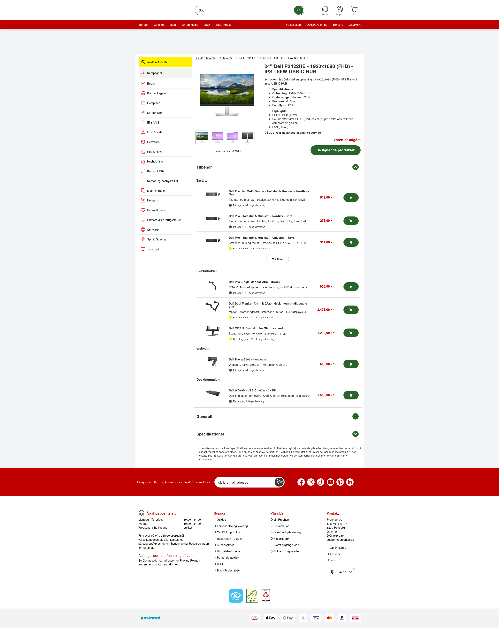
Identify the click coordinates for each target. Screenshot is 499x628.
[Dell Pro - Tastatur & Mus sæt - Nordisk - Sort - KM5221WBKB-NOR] (212, 219)
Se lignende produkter (336, 150)
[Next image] (254, 96)
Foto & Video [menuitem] (155, 132)
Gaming (159, 24)
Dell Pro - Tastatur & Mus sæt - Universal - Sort (261, 237)
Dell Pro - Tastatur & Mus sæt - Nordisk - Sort (260, 216)
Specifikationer (210, 434)
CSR (220, 564)
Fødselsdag (293, 24)
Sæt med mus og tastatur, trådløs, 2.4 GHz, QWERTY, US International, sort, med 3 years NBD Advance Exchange (303, 243)
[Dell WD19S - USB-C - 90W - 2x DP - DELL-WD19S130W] (212, 393)
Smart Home (190, 24)
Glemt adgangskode (286, 545)
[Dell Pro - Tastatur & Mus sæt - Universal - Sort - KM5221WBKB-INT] (212, 240)
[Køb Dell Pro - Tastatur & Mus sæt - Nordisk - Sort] (351, 220)
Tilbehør (204, 167)
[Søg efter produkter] (298, 10)
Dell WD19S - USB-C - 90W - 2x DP (252, 390)
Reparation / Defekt (229, 539)
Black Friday (223, 24)
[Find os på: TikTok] (321, 482)
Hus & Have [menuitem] (154, 152)
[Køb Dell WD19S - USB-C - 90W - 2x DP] (351, 395)
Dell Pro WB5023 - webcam (247, 359)
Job (332, 560)
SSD (207, 24)
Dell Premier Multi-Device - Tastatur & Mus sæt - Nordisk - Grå (269, 192)
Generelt (204, 416)
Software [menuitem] (153, 229)
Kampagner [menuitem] (154, 73)
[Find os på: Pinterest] (340, 482)
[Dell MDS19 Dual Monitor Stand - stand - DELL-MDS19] (212, 331)
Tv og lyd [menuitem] (153, 249)
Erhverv (338, 24)
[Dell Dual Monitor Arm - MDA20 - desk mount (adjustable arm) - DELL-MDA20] (212, 306)
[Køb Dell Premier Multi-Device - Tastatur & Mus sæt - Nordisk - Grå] (351, 197)
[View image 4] (248, 137)
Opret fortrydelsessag (287, 532)
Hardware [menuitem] (153, 142)
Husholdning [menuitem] (155, 161)
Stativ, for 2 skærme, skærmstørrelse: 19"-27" (258, 333)
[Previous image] (200, 96)
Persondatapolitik (228, 557)
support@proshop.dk (155, 543)
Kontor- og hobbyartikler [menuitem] (162, 181)
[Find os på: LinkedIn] (350, 482)
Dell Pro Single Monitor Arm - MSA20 (254, 282)
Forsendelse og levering (232, 526)
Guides (221, 519)
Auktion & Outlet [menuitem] (157, 62)
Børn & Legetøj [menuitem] (156, 93)
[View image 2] (217, 137)
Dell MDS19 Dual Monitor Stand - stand (256, 328)
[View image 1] (202, 137)
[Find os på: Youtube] (330, 482)
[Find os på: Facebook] (301, 482)
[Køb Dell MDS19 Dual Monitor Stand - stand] (351, 333)
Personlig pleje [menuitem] (156, 210)
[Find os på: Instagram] (311, 482)
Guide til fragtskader (286, 551)
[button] (227, 95)
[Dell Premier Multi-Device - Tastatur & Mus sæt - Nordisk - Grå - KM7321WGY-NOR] (212, 194)
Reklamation (281, 526)
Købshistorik (281, 539)
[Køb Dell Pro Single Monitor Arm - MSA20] (351, 286)
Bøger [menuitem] (151, 83)
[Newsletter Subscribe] (279, 482)
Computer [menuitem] (153, 103)
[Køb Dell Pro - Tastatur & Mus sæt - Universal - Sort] (351, 242)
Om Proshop (338, 547)
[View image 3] (232, 137)
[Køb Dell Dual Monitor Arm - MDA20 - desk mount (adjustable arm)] (351, 310)
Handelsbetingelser (229, 551)
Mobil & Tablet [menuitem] (156, 191)
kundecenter (154, 539)
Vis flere (277, 259)
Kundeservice (225, 545)
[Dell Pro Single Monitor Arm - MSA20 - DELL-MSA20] (212, 285)
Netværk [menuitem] (152, 200)
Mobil (173, 24)
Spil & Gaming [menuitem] (156, 239)
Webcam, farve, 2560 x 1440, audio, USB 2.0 (258, 364)
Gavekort (355, 24)
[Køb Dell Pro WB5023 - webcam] (351, 364)
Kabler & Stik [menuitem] (155, 171)
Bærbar (143, 24)
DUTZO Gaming (317, 24)
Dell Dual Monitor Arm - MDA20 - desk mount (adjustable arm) (268, 304)
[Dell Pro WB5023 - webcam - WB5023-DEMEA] (212, 362)
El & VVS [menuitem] (153, 122)
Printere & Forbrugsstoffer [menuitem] (164, 220)
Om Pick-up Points (229, 532)
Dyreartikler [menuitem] (154, 113)
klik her (173, 564)
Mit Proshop (281, 519)
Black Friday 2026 (228, 570)
